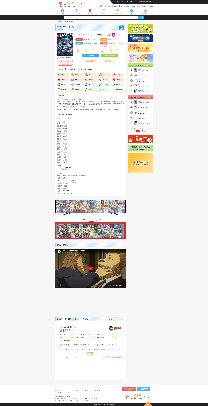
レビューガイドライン (87, 398)
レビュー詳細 (66, 340)
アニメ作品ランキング (77, 390)
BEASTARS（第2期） (75, 357)
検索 (142, 17)
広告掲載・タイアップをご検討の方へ (83, 400)
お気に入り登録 (65, 61)
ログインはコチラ (131, 1)
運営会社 (70, 400)
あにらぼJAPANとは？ (61, 398)
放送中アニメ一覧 (89, 390)
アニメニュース (67, 390)
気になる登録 (66, 64)
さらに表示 (90, 353)
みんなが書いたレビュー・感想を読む (109, 60)
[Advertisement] (90, 301)
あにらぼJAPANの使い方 (74, 398)
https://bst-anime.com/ (70, 118)
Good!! (105, 357)
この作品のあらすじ (91, 55)
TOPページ (58, 390)
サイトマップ (76, 392)
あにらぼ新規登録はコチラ (145, 1)
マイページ (97, 390)
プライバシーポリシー (61, 400)
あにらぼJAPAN (58, 21)
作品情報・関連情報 (110, 55)
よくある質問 (59, 392)
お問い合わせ (67, 392)
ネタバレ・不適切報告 (115, 357)
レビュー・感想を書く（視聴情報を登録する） (90, 60)
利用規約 (96, 398)
